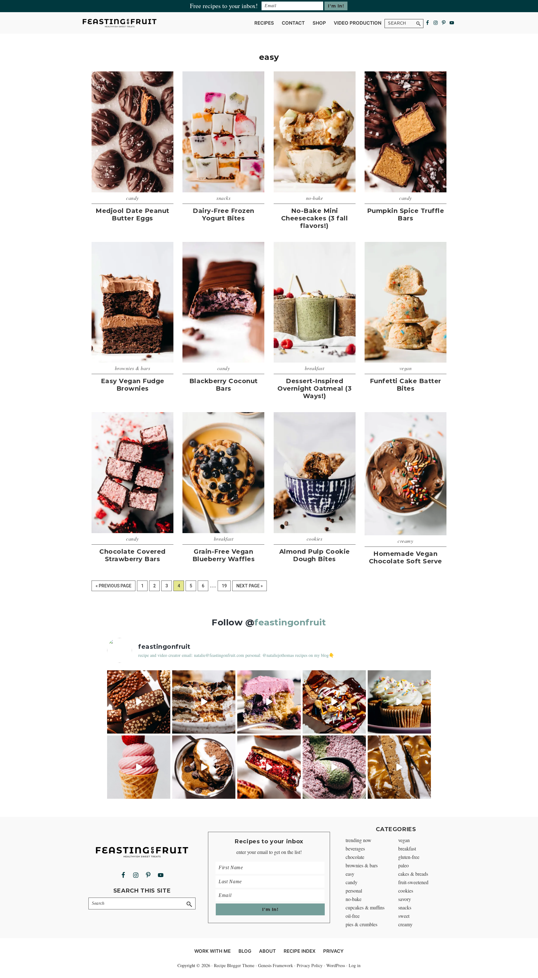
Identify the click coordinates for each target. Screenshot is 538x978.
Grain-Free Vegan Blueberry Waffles (223, 555)
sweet (403, 916)
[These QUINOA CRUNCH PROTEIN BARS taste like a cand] (138, 702)
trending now (358, 840)
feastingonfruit (290, 622)
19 (226, 585)
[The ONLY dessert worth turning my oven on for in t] (268, 702)
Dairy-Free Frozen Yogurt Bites (223, 214)
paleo (403, 865)
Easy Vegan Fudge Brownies (132, 384)
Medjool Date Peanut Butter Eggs (132, 214)
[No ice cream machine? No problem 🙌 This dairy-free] (138, 767)
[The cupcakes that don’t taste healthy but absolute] (399, 702)
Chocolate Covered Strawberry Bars (132, 555)
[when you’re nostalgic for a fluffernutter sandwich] (399, 767)
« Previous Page (113, 587)
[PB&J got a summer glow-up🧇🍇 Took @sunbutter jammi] (268, 767)
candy (132, 198)
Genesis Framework (275, 965)
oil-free (353, 916)
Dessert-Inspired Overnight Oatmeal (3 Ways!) (314, 388)
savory (404, 899)
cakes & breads (413, 873)
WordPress (335, 965)
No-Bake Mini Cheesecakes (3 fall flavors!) (314, 218)
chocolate (355, 857)
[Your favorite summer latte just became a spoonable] (334, 767)
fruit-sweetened (413, 882)
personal (354, 890)
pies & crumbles (361, 924)
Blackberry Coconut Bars (223, 384)
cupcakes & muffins (365, 907)
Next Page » (249, 587)
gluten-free (408, 857)
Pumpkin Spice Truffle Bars (405, 214)
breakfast (314, 368)
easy (350, 873)
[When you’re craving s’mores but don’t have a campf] (203, 702)
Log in (355, 965)
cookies (315, 538)
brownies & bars (132, 368)
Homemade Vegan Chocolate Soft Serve (405, 557)
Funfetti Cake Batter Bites (405, 384)
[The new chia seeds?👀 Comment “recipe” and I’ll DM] (203, 767)
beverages (355, 848)
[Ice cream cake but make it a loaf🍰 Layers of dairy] (334, 702)
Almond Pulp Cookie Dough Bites (314, 555)
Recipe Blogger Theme (234, 965)
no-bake (314, 198)
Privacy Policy (310, 965)
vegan (405, 368)
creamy (405, 540)
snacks (223, 198)
